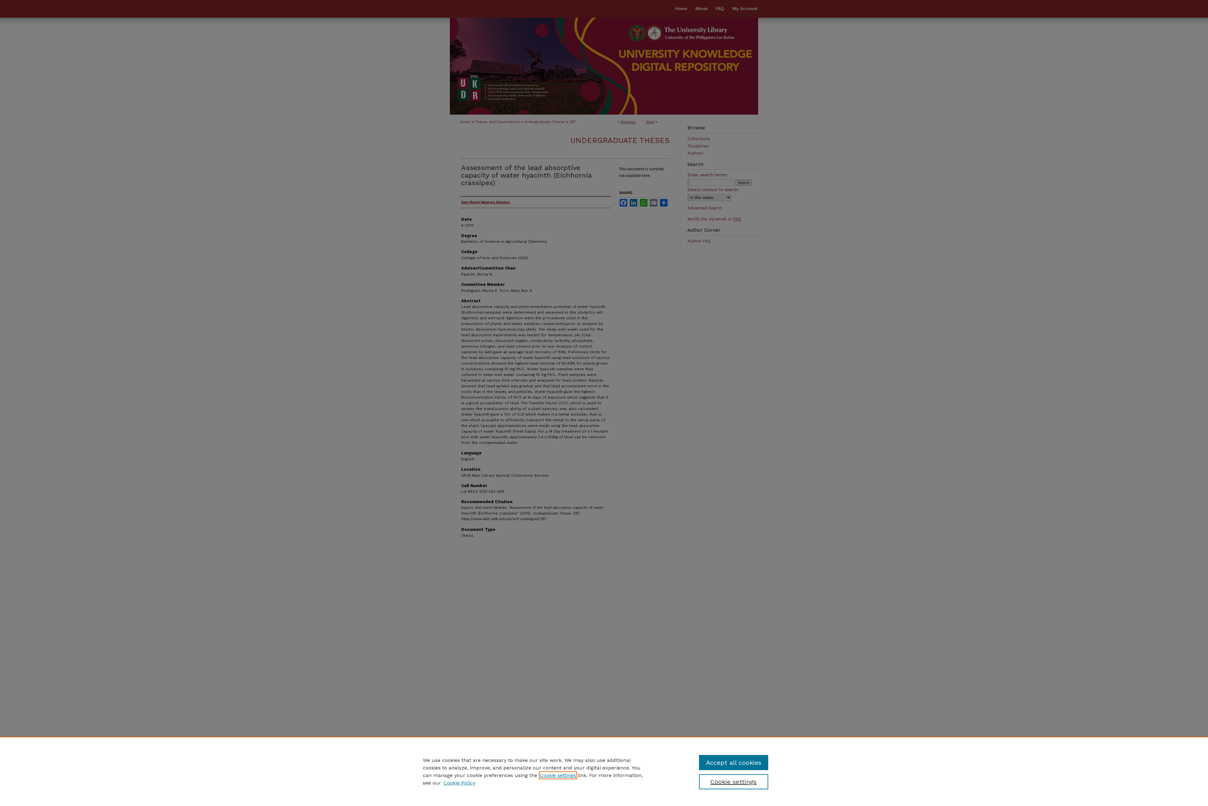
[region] (604, 771)
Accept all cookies (733, 762)
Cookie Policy (459, 783)
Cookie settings (558, 775)
